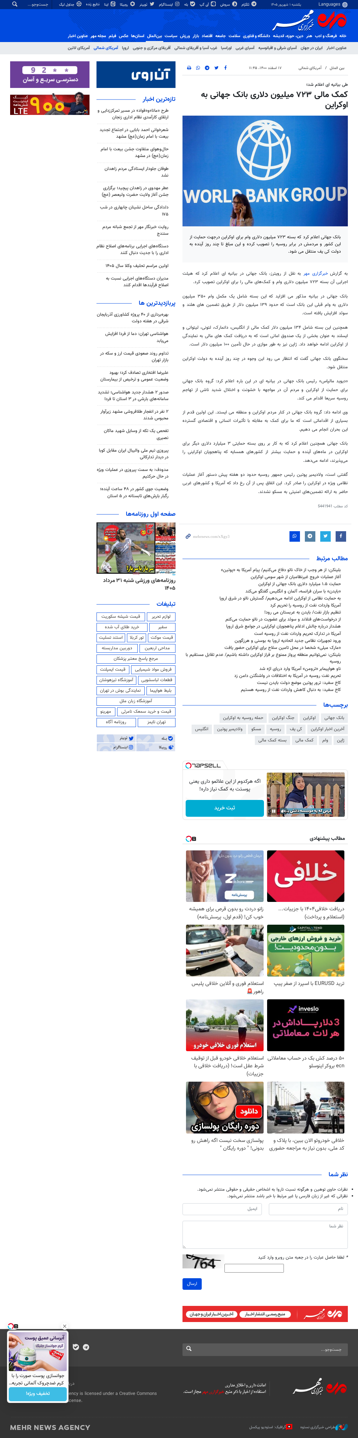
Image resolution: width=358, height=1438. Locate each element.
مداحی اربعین (157, 648)
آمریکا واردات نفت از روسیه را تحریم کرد (305, 605)
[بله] (75, 1348)
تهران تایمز (156, 722)
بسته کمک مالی (272, 740)
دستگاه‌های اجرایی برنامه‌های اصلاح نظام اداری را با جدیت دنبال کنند (132, 249)
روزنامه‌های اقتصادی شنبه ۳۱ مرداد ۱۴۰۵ (137, 584)
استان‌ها (137, 36)
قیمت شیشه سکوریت (120, 616)
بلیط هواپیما (161, 690)
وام (325, 740)
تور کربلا (137, 637)
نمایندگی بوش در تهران (120, 690)
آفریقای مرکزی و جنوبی (152, 48)
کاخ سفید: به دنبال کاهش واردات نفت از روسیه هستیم (291, 689)
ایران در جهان (312, 48)
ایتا (106, 4)
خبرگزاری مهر (315, 273)
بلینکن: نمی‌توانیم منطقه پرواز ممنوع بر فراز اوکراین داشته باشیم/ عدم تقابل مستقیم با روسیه (263, 658)
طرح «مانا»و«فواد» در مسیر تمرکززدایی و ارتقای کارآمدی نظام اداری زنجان (133, 114)
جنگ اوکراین (283, 717)
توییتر (143, 4)
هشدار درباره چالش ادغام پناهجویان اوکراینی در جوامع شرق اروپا (283, 626)
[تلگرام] (85, 1348)
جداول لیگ (67, 4)
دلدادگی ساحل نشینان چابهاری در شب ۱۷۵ (134, 211)
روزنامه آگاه (116, 722)
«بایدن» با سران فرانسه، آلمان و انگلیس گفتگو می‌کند (293, 591)
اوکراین (309, 717)
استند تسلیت (111, 637)
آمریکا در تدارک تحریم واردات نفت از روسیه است (297, 633)
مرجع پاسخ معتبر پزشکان (136, 658)
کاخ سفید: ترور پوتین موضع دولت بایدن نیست (299, 682)
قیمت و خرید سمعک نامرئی (146, 711)
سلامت (234, 36)
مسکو (256, 729)
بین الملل (337, 68)
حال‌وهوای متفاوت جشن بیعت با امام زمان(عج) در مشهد (135, 152)
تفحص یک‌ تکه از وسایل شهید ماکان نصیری (136, 434)
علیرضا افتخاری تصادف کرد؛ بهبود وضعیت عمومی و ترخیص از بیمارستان (134, 376)
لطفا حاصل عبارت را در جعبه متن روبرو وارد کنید (303, 1257)
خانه (342, 36)
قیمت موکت (162, 637)
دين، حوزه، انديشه (288, 36)
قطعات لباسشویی (156, 680)
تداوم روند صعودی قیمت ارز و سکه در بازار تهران (134, 357)
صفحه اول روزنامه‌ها (151, 514)
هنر (309, 36)
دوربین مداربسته (117, 648)
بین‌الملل (154, 36)
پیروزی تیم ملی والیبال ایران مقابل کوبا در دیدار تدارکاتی (134, 454)
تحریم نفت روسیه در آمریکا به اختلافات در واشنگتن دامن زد (287, 675)
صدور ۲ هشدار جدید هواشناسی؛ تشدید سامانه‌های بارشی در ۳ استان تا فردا (133, 396)
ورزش (185, 36)
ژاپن (340, 740)
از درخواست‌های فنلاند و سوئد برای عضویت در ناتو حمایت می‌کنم (283, 619)
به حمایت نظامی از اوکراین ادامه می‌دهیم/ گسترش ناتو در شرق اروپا (280, 598)
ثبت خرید (224, 808)
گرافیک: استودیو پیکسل (267, 1427)
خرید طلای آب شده (122, 627)
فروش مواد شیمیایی (153, 669)
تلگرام (246, 4)
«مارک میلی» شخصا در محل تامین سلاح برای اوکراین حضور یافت (282, 647)
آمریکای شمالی (106, 48)
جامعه (220, 36)
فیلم (112, 36)
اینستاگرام (166, 4)
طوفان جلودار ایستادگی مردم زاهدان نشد (137, 172)
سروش (225, 4)
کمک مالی (304, 740)
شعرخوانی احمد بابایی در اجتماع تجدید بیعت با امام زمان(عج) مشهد (134, 133)
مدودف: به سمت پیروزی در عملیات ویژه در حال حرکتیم (133, 473)
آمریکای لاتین (79, 48)
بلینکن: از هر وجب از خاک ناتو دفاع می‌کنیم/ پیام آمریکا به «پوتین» (281, 570)
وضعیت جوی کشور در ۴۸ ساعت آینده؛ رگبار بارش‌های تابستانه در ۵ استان (134, 492)
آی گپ (205, 4)
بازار (196, 36)
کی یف (296, 729)
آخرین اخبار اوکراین (327, 729)
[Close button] (64, 1326)
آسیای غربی (245, 48)
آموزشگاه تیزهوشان (116, 680)
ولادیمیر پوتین (230, 729)
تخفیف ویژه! (38, 1394)
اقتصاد (207, 36)
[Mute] (283, 811)
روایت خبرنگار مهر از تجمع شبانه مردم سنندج (135, 230)
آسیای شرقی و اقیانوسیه (277, 48)
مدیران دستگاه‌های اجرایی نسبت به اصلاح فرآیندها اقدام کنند (137, 282)
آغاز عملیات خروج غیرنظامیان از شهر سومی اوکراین (296, 577)
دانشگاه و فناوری (256, 36)
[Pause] (274, 811)
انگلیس (201, 729)
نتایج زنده (93, 4)
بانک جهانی (334, 717)
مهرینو (105, 711)
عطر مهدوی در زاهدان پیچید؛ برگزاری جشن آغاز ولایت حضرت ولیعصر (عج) (135, 191)
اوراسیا (226, 48)
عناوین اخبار (336, 48)
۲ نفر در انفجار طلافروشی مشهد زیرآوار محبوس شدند (134, 415)
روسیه (275, 729)
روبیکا (124, 4)
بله (186, 4)
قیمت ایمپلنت (113, 669)
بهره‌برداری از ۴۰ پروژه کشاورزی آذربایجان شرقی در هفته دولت (133, 318)
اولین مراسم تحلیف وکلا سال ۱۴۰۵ (137, 265)
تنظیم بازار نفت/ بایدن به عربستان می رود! (302, 612)
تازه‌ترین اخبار (159, 99)
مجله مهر (98, 36)
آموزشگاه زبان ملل (136, 701)
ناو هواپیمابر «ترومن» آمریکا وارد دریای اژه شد (300, 668)
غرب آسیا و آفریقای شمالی (195, 48)
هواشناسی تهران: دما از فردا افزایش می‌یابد (137, 337)
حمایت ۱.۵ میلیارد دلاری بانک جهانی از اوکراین (299, 584)
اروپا (125, 48)
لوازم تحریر (161, 616)
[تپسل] (188, 765)
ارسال (192, 1283)
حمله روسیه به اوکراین (243, 717)
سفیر (162, 627)
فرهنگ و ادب (326, 36)
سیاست (171, 36)
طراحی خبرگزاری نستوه (317, 1427)
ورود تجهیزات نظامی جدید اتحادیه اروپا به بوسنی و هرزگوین (288, 640)
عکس (123, 36)
